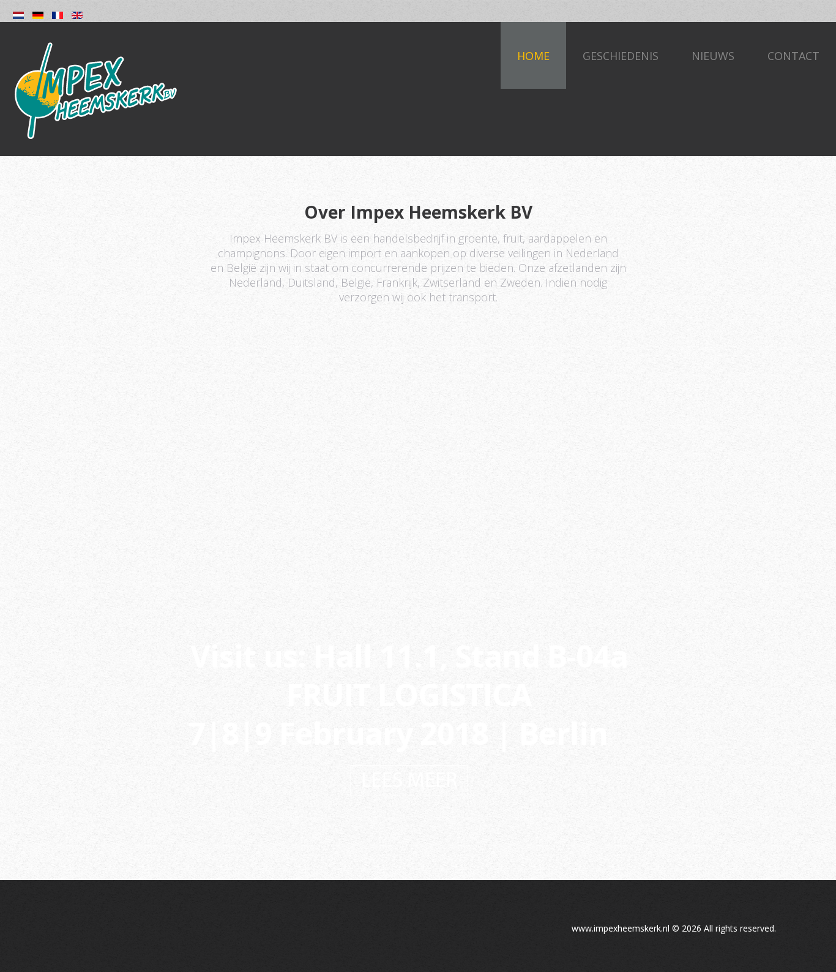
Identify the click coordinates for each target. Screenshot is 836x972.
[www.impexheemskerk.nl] (95, 90)
